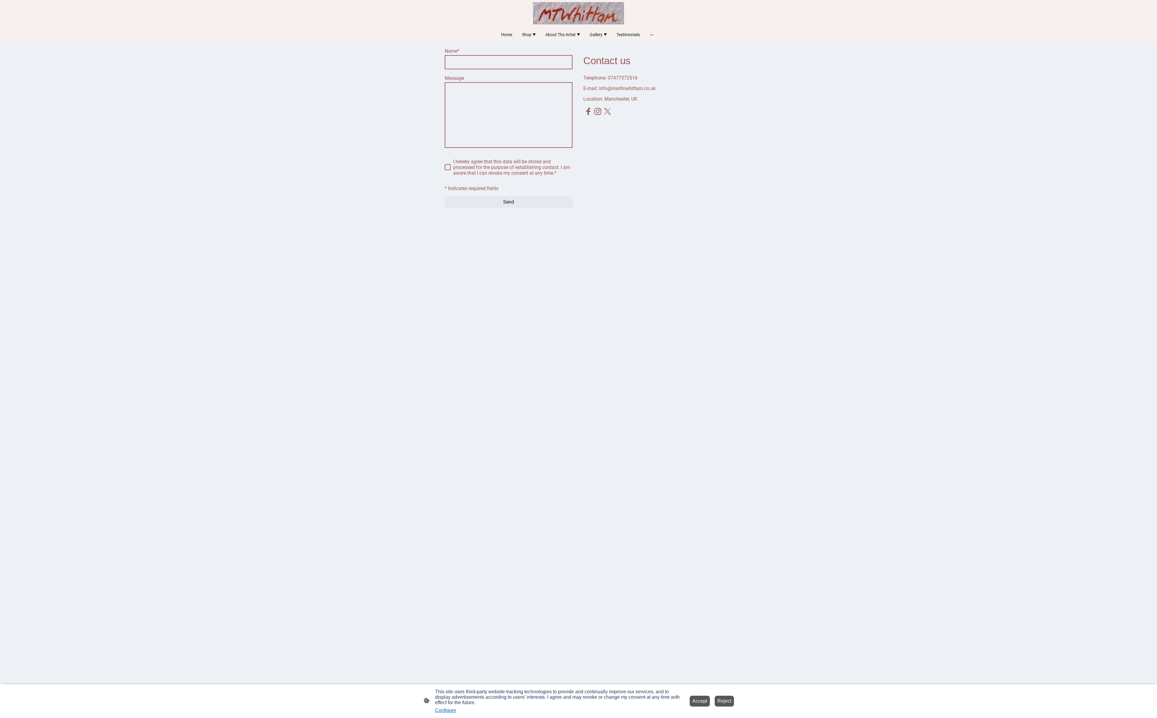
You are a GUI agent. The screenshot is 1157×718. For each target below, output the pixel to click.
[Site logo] (578, 13)
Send (508, 202)
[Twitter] (607, 111)
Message (454, 78)
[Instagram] (597, 111)
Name (452, 51)
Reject (724, 701)
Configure (445, 710)
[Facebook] (588, 111)
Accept (699, 701)
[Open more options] (651, 34)
